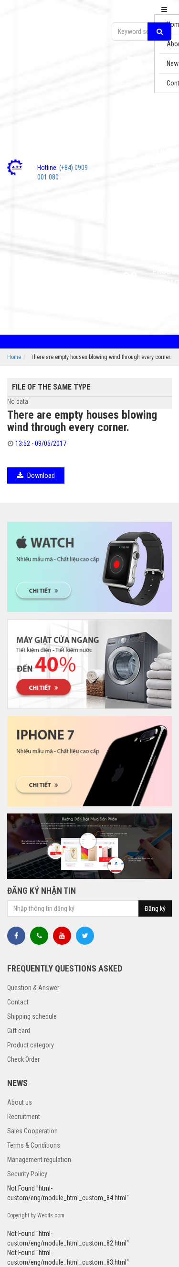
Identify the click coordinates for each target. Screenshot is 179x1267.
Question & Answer (33, 988)
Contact (18, 1002)
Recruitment (23, 1116)
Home (14, 357)
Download (41, 475)
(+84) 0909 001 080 (62, 172)
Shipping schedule (32, 1016)
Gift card (18, 1031)
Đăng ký (155, 908)
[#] (89, 567)
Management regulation (39, 1159)
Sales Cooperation (32, 1131)
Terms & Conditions (33, 1145)
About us (19, 1102)
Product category (30, 1045)
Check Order (23, 1059)
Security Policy (27, 1174)
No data (17, 401)
